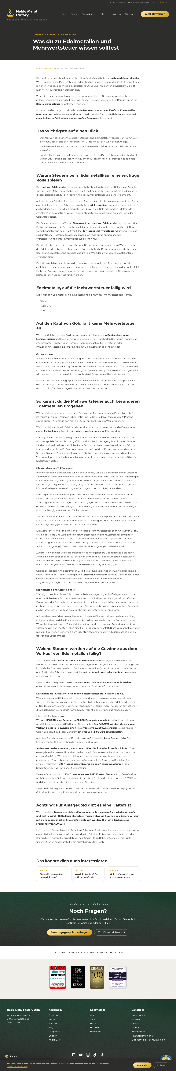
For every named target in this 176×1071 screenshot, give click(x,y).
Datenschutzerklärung (17, 1066)
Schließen (161, 1065)
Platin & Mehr (89, 14)
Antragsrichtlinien (141, 1035)
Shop (51, 1035)
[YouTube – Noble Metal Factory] (81, 1055)
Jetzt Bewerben (155, 14)
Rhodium (95, 1031)
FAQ (51, 1027)
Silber (74, 14)
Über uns (130, 14)
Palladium (95, 1027)
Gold (64, 14)
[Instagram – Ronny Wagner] (88, 1055)
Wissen (117, 14)
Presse (135, 1023)
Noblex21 (165, 2)
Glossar (136, 1027)
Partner (136, 1019)
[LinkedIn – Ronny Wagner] (74, 1055)
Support (53, 1031)
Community (138, 1015)
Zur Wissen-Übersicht (111, 932)
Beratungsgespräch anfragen (69, 932)
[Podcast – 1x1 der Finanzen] (102, 1055)
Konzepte (137, 1031)
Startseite (40, 68)
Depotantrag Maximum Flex (147, 1039)
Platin (93, 1023)
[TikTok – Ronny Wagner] (95, 1055)
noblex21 (53, 1039)
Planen (104, 14)
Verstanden (142, 1065)
